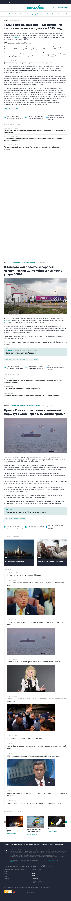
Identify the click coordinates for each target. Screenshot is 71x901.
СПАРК (6, 873)
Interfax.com (28, 2)
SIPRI (16, 109)
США (6, 518)
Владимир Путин (9, 198)
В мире (17, 14)
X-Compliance (8, 875)
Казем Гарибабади (19, 518)
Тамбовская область (19, 359)
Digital (44, 14)
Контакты (7, 844)
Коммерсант (16, 37)
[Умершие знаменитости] (56, 827)
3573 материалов (32, 834)
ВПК (6, 109)
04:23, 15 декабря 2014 (15, 20)
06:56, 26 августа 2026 (17, 159)
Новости (49, 14)
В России (12, 14)
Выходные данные (30, 892)
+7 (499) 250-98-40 (51, 860)
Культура (34, 14)
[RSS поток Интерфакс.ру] (40, 882)
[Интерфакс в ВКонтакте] (38, 882)
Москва (39, 14)
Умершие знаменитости (56, 829)
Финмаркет (48, 2)
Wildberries (8, 359)
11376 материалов (11, 833)
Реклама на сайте (47, 844)
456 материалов (52, 831)
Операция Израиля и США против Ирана (26, 406)
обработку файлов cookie (23, 858)
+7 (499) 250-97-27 (14, 861)
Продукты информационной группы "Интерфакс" (30, 866)
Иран (10, 518)
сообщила (52, 186)
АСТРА (6, 880)
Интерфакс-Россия (38, 2)
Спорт (29, 14)
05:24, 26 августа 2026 (42, 262)
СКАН (33, 873)
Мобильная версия (6, 2)
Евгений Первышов (32, 359)
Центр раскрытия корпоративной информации (40, 877)
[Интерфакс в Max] (43, 882)
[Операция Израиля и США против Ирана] (35, 827)
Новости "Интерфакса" (37, 872)
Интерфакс (35, 7)
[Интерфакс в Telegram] (35, 882)
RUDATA (34, 875)
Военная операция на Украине (24, 262)
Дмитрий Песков (21, 198)
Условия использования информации (35, 891)
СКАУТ (6, 876)
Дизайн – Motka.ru (52, 891)
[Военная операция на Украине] (14, 827)
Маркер (6, 878)
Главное (6, 14)
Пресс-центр (28, 844)
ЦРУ (29, 198)
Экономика (23, 14)
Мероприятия (59, 844)
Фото (59, 14)
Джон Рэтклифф (37, 198)
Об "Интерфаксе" (18, 2)
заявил (6, 320)
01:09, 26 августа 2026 (46, 406)
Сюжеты (54, 14)
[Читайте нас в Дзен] (33, 882)
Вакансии (37, 844)
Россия (11, 109)
